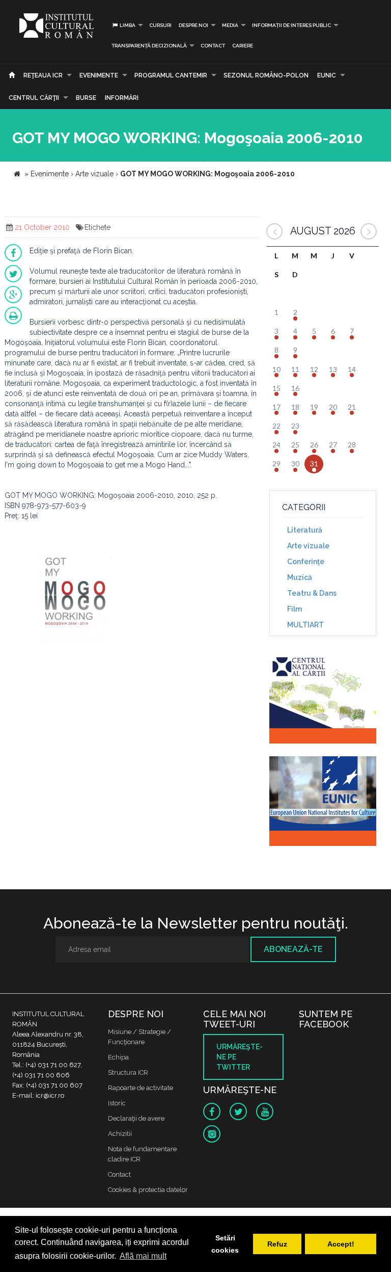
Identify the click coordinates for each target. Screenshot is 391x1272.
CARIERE (242, 45)
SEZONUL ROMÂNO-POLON (266, 75)
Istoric (117, 1103)
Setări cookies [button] (225, 1244)
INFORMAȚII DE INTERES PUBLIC (291, 25)
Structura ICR (128, 1072)
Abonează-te (293, 949)
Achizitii (120, 1133)
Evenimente (98, 75)
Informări (121, 97)
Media (230, 25)
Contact (213, 45)
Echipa (118, 1057)
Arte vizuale (308, 546)
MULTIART (305, 625)
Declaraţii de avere (136, 1118)
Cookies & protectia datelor (148, 1190)
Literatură (304, 530)
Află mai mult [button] (143, 1256)
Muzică (299, 577)
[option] (75, 599)
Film (294, 609)
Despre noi (193, 25)
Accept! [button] (340, 1244)
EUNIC (326, 75)
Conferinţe (305, 562)
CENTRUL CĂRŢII (34, 97)
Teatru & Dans (312, 593)
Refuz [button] (277, 1244)
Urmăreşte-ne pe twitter (239, 1057)
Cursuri (160, 25)
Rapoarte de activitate (140, 1088)
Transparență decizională (149, 45)
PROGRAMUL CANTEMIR (170, 75)
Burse (86, 97)
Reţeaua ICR (43, 75)
